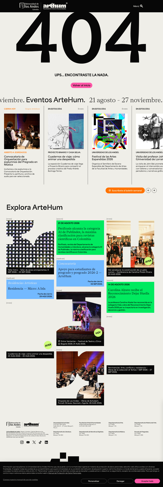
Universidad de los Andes (13, 431)
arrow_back (148, 190)
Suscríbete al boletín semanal (127, 190)
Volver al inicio (81, 85)
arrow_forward (154, 190)
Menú (136, 6)
